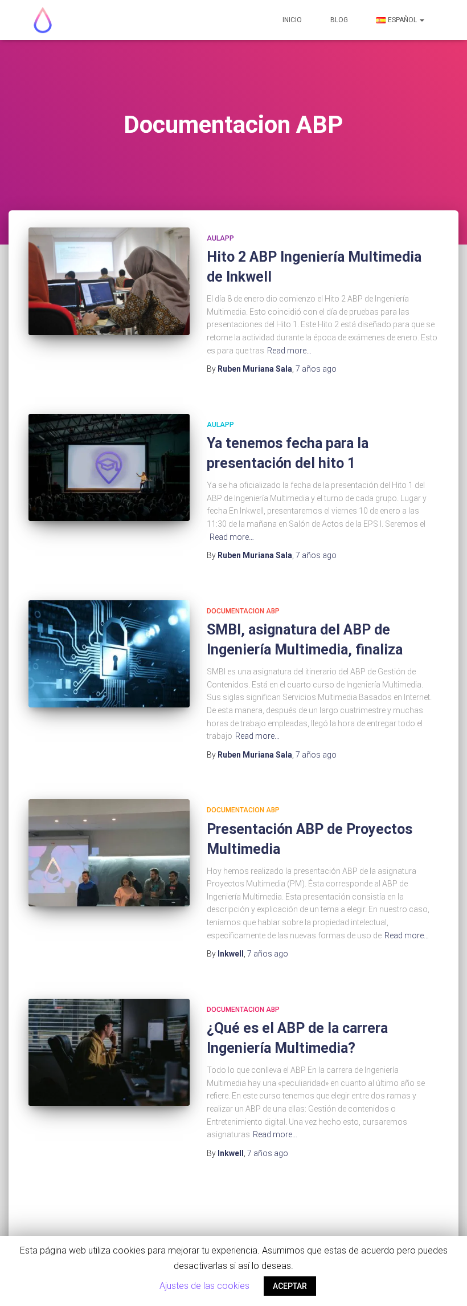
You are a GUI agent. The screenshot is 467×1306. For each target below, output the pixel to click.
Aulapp (220, 238)
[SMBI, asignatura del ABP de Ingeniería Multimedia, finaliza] (109, 653)
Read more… (289, 350)
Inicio (292, 20)
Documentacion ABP (243, 611)
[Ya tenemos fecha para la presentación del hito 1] (109, 467)
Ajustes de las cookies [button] (204, 1285)
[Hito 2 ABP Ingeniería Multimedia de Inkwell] (109, 281)
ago (316, 368)
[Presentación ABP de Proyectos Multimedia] (109, 852)
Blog (339, 20)
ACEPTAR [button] (290, 1286)
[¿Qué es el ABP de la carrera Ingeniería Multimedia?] (109, 1052)
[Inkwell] (42, 20)
